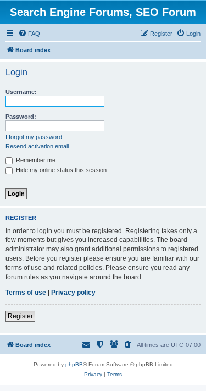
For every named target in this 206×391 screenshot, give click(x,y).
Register (20, 316)
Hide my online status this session (60, 170)
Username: (21, 92)
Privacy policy (73, 292)
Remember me (34, 160)
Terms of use (25, 292)
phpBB (74, 364)
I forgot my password (33, 137)
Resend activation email (37, 146)
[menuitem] (29, 33)
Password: (20, 116)
